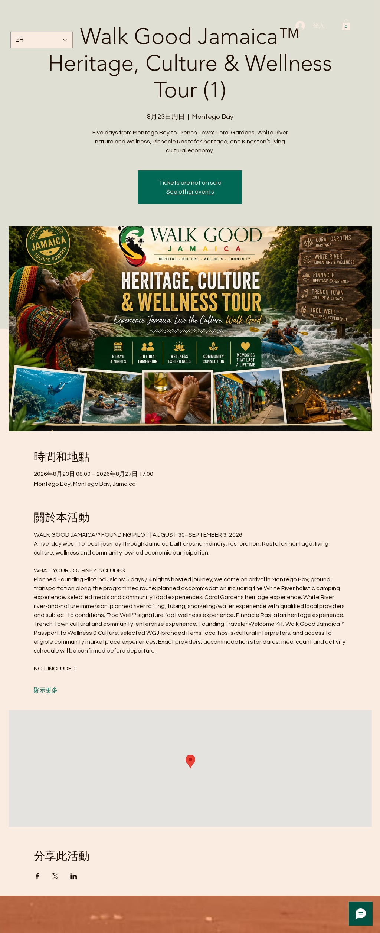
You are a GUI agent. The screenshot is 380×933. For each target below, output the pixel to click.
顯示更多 (46, 690)
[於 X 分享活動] (55, 876)
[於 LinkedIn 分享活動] (73, 876)
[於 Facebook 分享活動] (37, 876)
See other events (190, 192)
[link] (346, 24)
